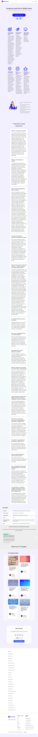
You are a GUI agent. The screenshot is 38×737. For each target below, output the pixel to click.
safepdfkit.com (27, 718)
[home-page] (5, 1)
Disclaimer (18, 729)
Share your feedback (19, 641)
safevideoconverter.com (27, 728)
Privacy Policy (18, 723)
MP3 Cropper (10, 698)
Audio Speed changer (11, 691)
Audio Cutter (10, 656)
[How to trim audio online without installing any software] (13, 583)
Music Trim (10, 677)
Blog (18, 721)
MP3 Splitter (10, 700)
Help (18, 719)
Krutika (24, 571)
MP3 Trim (9, 674)
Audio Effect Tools (11, 707)
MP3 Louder (10, 695)
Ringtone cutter (10, 653)
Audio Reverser (10, 686)
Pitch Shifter (10, 688)
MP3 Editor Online (11, 663)
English (26, 732)
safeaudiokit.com (27, 723)
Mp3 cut (9, 651)
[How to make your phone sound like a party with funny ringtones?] (13, 561)
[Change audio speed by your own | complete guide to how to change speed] (25, 602)
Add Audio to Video (11, 665)
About (18, 717)
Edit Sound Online (11, 670)
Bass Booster (10, 679)
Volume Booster (10, 684)
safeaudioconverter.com (27, 725)
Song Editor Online (11, 667)
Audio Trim (10, 672)
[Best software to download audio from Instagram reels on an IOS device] (13, 602)
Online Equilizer (10, 693)
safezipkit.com (27, 721)
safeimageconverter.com (27, 727)
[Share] (33, 1)
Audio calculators (11, 705)
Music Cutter (10, 658)
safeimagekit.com (27, 720)
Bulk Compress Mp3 (11, 709)
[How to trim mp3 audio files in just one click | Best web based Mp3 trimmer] (25, 583)
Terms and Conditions (18, 726)
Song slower (10, 681)
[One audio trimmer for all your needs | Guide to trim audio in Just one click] (25, 559)
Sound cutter (10, 660)
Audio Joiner (10, 702)
